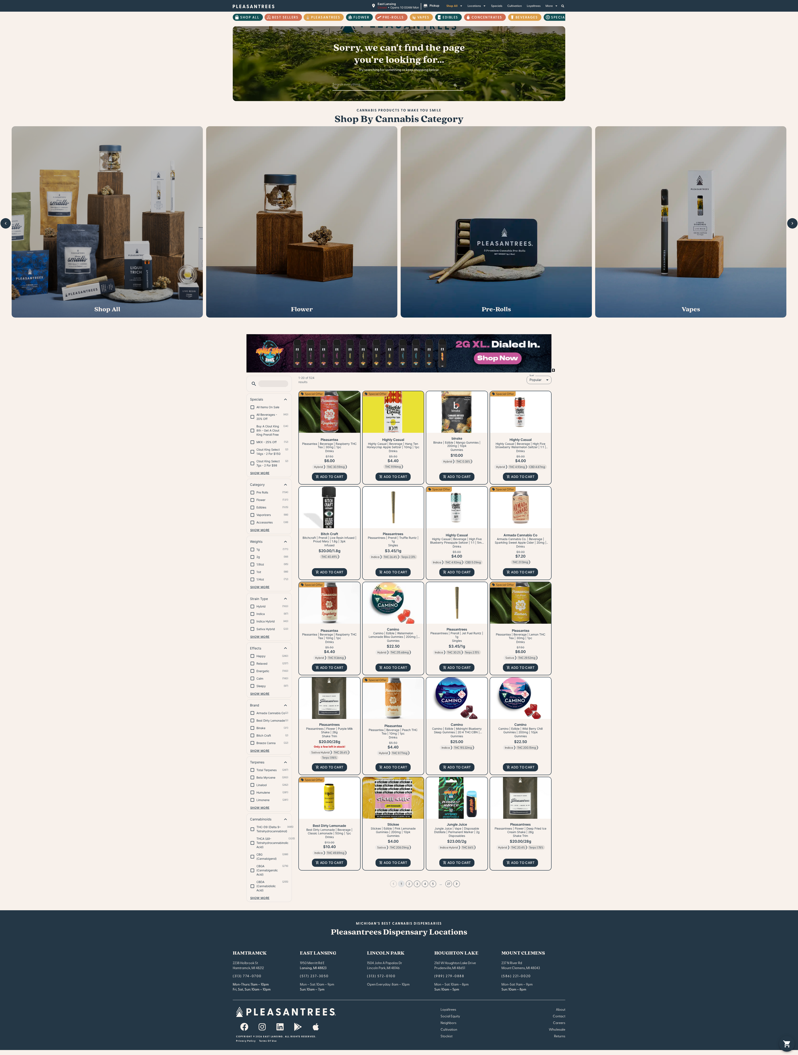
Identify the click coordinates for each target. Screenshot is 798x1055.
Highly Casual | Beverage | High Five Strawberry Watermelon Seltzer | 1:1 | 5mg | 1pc (520, 447)
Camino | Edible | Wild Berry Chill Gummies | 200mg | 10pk (520, 730)
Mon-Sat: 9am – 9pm (517, 984)
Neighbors (448, 1022)
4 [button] (425, 884)
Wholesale (557, 1029)
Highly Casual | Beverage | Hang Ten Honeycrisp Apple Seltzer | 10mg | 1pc (393, 445)
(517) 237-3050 (314, 975)
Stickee (393, 824)
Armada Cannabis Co (520, 535)
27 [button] (448, 884)
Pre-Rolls (393, 17)
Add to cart (332, 477)
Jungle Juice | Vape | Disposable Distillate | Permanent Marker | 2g (457, 830)
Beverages (527, 17)
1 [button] (401, 884)
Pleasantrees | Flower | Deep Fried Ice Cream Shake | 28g (520, 830)
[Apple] (316, 1027)
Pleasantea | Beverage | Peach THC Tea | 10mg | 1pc (393, 731)
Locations (474, 6)
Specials (496, 6)
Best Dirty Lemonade (329, 826)
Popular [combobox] (536, 380)
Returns (559, 1036)
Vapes (423, 17)
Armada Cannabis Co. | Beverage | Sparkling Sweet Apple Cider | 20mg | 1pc (520, 542)
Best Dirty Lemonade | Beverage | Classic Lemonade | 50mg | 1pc (329, 831)
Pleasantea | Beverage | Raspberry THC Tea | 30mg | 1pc (329, 445)
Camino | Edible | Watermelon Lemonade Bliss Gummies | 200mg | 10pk (393, 636)
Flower (361, 17)
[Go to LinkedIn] (280, 1027)
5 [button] (433, 884)
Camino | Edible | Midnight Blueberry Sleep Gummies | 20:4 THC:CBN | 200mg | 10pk (457, 732)
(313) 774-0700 (247, 975)
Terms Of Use (268, 1040)
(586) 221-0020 (516, 975)
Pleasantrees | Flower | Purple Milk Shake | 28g (329, 730)
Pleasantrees (325, 17)
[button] (406, 5)
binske (457, 438)
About (560, 1009)
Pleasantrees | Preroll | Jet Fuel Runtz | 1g (456, 634)
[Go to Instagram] (262, 1027)
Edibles (450, 17)
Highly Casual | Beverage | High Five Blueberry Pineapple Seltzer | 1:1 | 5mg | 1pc (456, 542)
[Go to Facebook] (244, 1027)
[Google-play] (298, 1027)
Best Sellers (285, 17)
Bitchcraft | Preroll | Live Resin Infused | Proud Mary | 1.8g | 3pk (329, 539)
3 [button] (417, 884)
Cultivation (514, 6)
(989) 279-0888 (449, 975)
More (549, 6)
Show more (260, 473)
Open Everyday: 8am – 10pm (388, 984)
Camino (393, 629)
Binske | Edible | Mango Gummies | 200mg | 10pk (456, 444)
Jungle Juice (457, 824)
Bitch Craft (329, 534)
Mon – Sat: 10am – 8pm (451, 984)
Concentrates (487, 17)
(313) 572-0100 (381, 975)
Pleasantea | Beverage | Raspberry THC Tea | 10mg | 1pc (329, 636)
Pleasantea (329, 440)
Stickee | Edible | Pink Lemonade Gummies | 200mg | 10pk (393, 830)
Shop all (249, 17)
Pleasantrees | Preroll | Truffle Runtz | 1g (393, 539)
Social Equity (450, 1016)
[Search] (455, 85)
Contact (559, 1016)
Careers (559, 1022)
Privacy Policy (246, 1040)
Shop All (452, 6)
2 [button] (409, 884)
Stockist (446, 1036)
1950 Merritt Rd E (312, 962)
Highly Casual (393, 440)
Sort (532, 375)
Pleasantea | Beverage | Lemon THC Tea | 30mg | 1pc (520, 636)
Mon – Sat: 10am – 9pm (317, 984)
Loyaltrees (534, 6)
